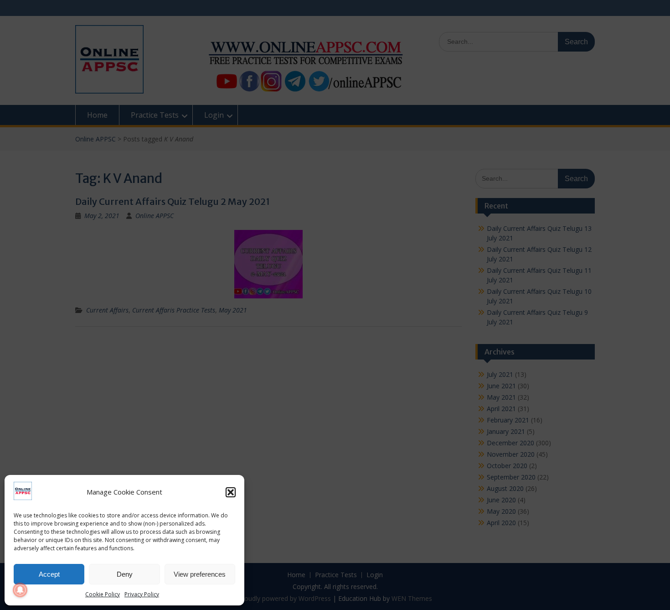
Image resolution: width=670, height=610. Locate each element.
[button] (230, 492)
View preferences (200, 574)
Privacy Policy (141, 594)
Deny (125, 574)
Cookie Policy (102, 594)
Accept (49, 574)
